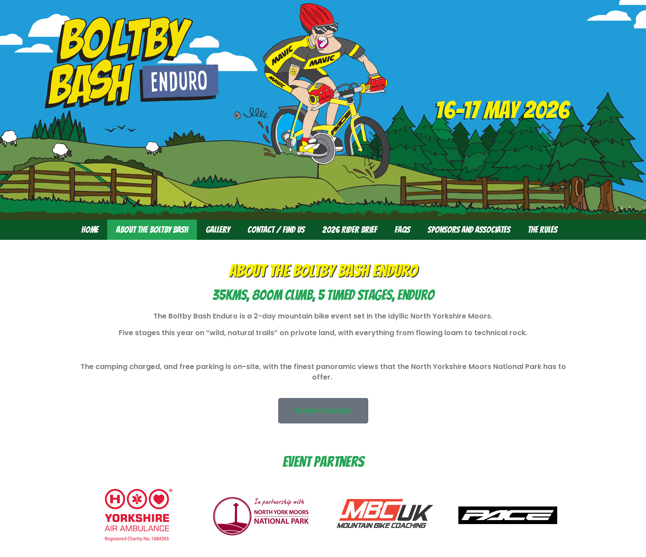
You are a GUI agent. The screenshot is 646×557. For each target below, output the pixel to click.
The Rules (542, 230)
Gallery (218, 230)
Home (89, 230)
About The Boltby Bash (152, 230)
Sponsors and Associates (469, 230)
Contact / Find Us (276, 230)
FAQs (402, 230)
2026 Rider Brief (349, 230)
